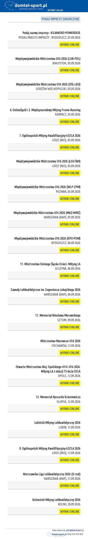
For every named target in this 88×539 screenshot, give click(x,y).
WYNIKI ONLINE (69, 44)
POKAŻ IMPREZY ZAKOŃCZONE (60, 19)
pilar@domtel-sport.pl (75, 530)
